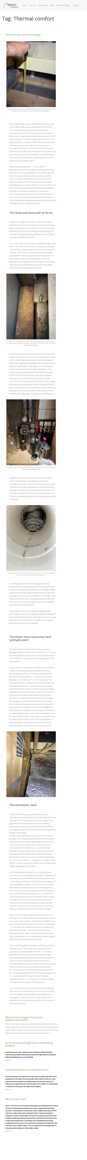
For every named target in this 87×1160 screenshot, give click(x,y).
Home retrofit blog (63, 5)
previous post (15, 1076)
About (25, 5)
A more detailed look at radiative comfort (27, 1069)
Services (33, 5)
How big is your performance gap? (23, 34)
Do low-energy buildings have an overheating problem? (29, 1044)
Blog (51, 5)
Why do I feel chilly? (15, 1099)
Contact (75, 5)
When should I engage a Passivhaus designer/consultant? (24, 1018)
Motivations (43, 5)
